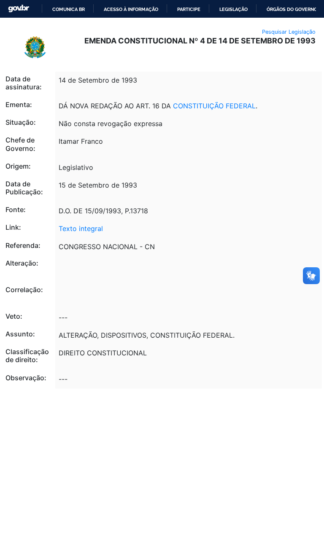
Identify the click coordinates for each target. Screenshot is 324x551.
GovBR (18, 9)
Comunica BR (68, 9)
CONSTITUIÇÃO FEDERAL (214, 106)
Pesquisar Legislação (289, 32)
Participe (188, 9)
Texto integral (81, 228)
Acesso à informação (131, 9)
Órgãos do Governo (292, 9)
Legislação (233, 9)
